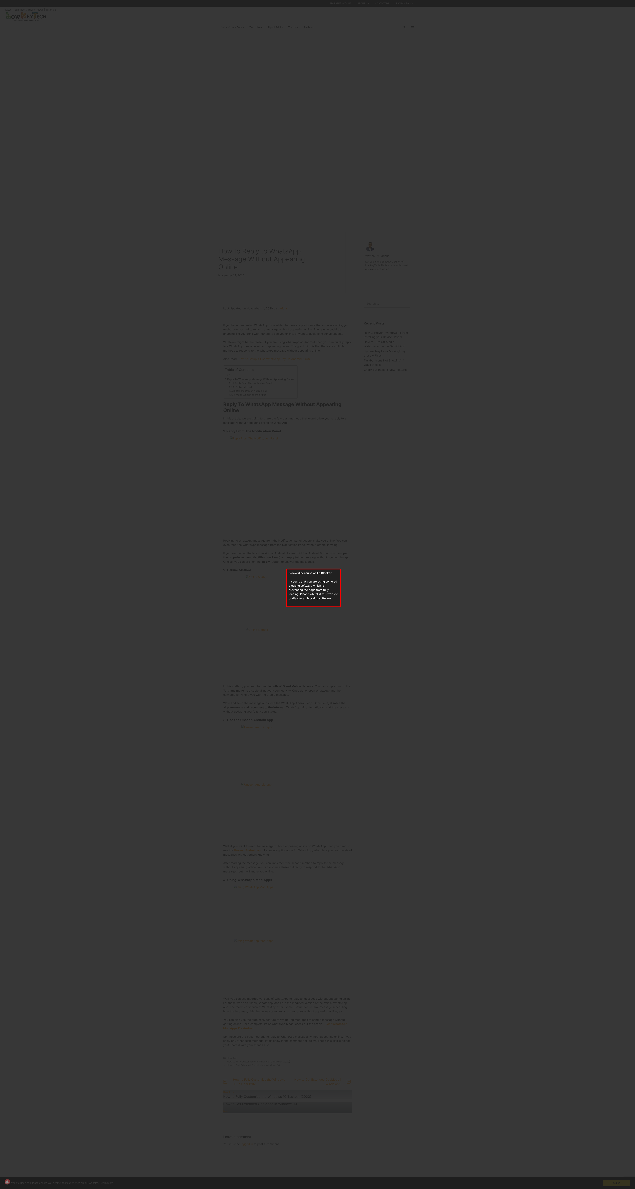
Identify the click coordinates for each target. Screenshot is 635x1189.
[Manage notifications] (7, 1181)
